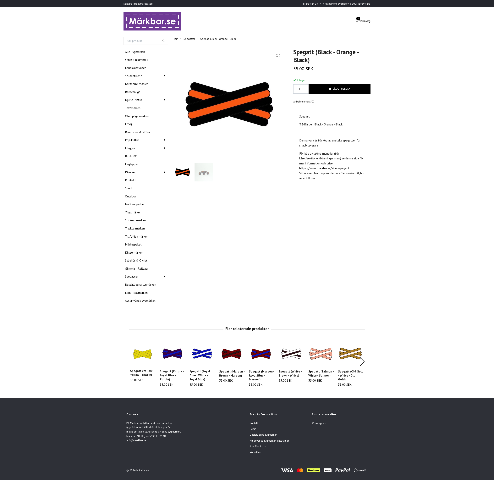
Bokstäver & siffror (138, 133)
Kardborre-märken (136, 84)
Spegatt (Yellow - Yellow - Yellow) (142, 374)
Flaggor (130, 149)
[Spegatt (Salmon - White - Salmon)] (321, 354)
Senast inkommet (136, 61)
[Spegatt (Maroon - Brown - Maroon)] (231, 354)
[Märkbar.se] (154, 21)
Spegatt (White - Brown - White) (290, 374)
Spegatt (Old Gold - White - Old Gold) (350, 376)
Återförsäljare (258, 447)
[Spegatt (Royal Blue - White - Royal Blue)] (202, 354)
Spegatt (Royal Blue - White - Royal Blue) (199, 376)
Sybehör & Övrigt (136, 261)
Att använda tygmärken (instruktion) (270, 441)
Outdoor (130, 197)
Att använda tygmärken (140, 301)
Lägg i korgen (341, 89)
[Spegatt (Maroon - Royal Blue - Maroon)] (261, 354)
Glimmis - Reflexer (136, 269)
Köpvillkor (255, 453)
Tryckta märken (135, 229)
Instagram (320, 424)
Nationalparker (134, 205)
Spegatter (131, 277)
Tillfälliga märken (136, 237)
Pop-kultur (132, 141)
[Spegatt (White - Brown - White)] (291, 354)
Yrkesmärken (133, 213)
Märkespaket (133, 245)
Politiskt (130, 181)
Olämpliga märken (137, 117)
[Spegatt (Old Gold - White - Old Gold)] (350, 354)
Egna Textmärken (136, 293)
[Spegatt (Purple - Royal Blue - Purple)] (172, 354)
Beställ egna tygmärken (140, 285)
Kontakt (254, 424)
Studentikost (133, 77)
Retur (253, 429)
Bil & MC (131, 157)
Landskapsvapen (135, 68)
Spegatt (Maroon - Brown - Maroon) (231, 374)
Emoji (128, 125)
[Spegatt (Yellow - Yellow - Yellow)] (142, 354)
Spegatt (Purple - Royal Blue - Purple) (172, 376)
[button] (362, 362)
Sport (128, 189)
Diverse (130, 173)
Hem (175, 39)
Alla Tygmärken (135, 52)
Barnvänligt (132, 93)
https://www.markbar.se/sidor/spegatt (324, 169)
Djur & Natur (133, 101)
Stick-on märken (135, 221)
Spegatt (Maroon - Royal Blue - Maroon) (261, 376)
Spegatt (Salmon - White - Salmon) (321, 374)
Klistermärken (134, 253)
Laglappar (131, 165)
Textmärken (132, 109)
